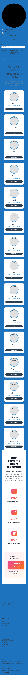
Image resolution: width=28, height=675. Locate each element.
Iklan (3, 622)
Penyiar (4, 642)
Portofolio (5, 620)
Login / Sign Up (14, 36)
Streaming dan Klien (8, 641)
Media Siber (5, 624)
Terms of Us (5, 674)
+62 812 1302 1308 (8, 669)
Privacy (4, 625)
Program (5, 644)
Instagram (14, 109)
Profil (3, 646)
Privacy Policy (14, 674)
